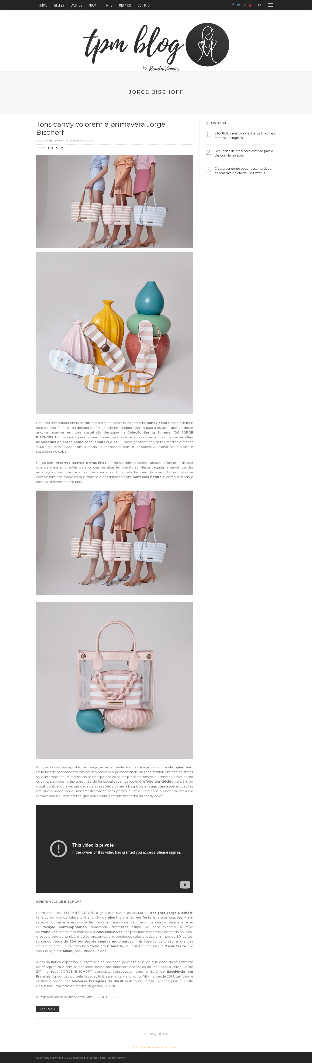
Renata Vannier (54, 140)
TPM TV (107, 5)
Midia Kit (125, 5)
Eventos (76, 5)
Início (43, 5)
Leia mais (47, 1009)
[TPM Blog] (156, 40)
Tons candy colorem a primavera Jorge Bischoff (100, 128)
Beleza (59, 5)
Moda (93, 5)
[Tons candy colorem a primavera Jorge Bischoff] (114, 201)
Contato (144, 5)
